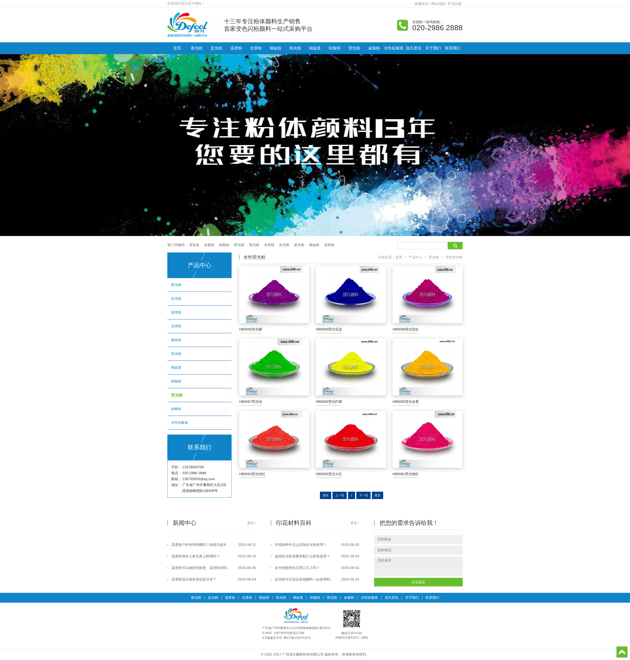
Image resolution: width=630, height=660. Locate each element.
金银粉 (374, 48)
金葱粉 (209, 245)
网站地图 (438, 4)
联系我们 (453, 48)
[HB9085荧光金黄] (428, 366)
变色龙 (194, 245)
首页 (177, 48)
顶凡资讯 (413, 48)
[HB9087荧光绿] (274, 366)
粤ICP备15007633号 (297, 638)
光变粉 (256, 48)
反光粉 (216, 48)
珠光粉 (295, 48)
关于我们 (433, 48)
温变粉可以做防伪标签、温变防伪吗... (213, 555)
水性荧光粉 (454, 257)
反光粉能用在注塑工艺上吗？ (316, 555)
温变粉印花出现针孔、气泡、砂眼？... (213, 578)
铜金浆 (315, 48)
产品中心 (415, 257)
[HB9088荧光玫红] (428, 294)
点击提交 (418, 582)
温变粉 (236, 48)
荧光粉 (354, 48)
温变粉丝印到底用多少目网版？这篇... (316, 578)
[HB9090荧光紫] (274, 294)
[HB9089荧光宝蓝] (351, 294)
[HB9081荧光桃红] (428, 439)
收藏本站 (421, 4)
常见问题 (454, 4)
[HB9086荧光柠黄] (351, 366)
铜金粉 (276, 48)
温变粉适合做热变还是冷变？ (213, 567)
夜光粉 (197, 48)
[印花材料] (187, 25)
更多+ (251, 523)
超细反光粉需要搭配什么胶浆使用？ (316, 544)
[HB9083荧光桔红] (274, 439)
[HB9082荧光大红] (351, 439)
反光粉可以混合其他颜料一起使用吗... (316, 567)
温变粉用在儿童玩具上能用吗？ (213, 544)
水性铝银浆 (394, 48)
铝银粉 (335, 48)
